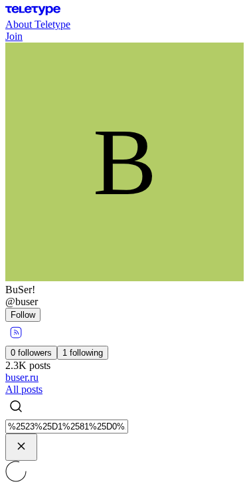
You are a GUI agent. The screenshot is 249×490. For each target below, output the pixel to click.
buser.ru (22, 377)
